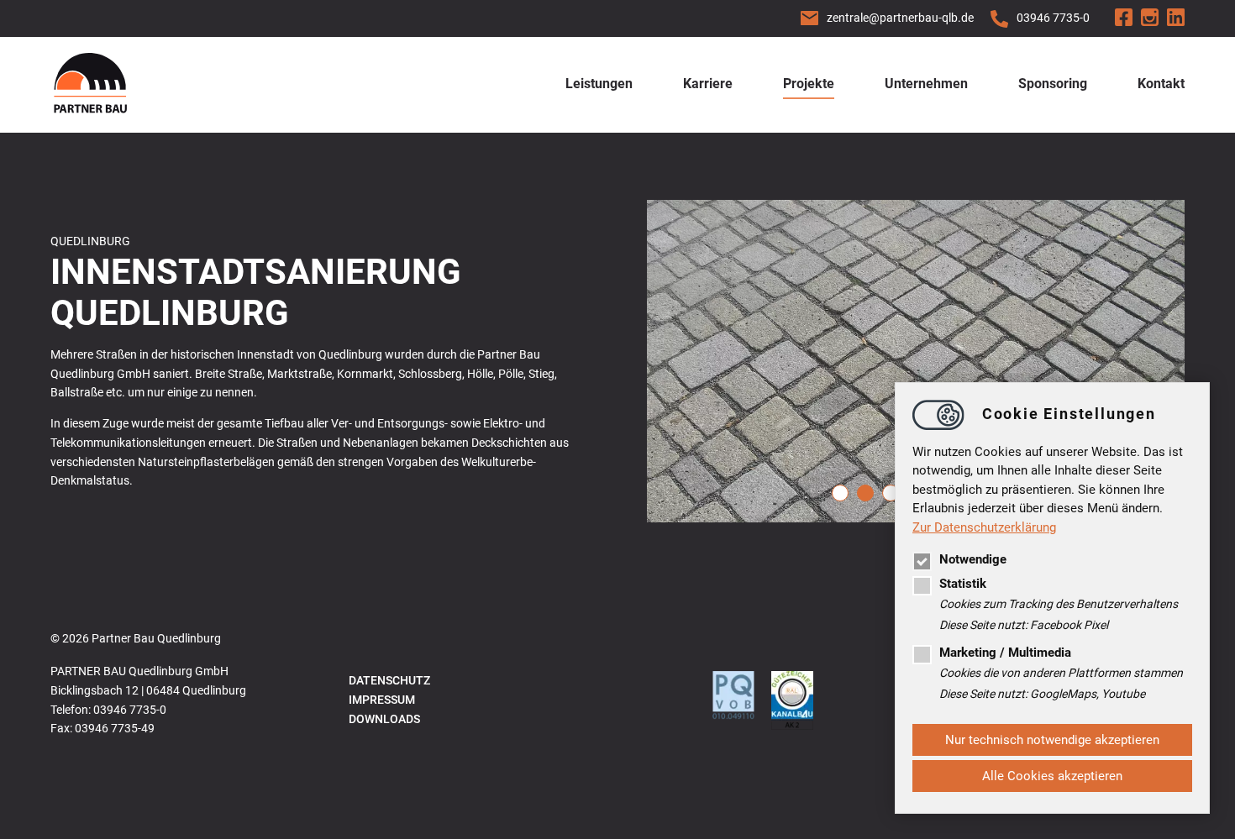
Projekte (808, 84)
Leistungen (599, 84)
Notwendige (972, 559)
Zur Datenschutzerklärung (984, 527)
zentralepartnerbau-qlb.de (900, 17)
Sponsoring (1052, 84)
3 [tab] (890, 493)
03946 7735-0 (1053, 17)
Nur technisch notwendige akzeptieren (1052, 739)
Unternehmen (926, 84)
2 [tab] (865, 493)
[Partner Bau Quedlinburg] (90, 85)
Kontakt (1161, 84)
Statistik (962, 583)
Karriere (708, 84)
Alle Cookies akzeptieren (1052, 776)
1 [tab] (840, 493)
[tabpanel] (916, 361)
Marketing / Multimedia (1005, 652)
